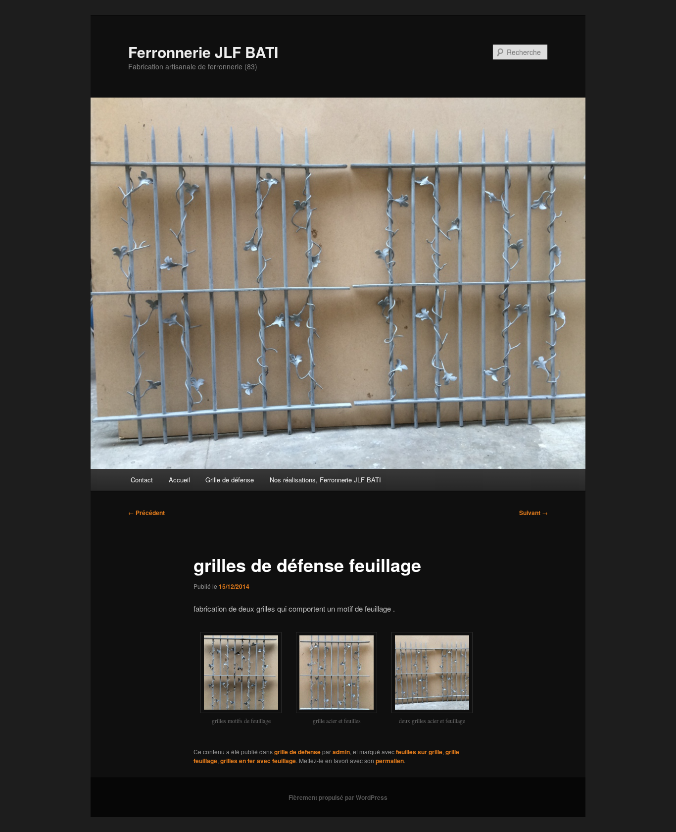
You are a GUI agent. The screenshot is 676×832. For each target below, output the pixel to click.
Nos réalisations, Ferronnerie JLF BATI (325, 479)
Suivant (533, 512)
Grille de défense (229, 479)
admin (341, 751)
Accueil (179, 479)
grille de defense (297, 751)
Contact (142, 479)
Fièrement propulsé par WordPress (338, 797)
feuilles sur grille (419, 751)
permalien (390, 760)
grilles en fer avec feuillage (258, 760)
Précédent (146, 512)
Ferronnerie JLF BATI (203, 51)
